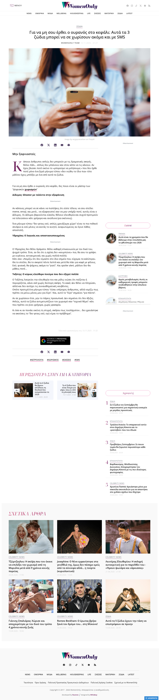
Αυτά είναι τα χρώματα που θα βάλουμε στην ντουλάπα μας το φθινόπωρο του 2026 (133, 240)
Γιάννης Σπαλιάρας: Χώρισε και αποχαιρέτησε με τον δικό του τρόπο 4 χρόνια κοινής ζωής (30, 624)
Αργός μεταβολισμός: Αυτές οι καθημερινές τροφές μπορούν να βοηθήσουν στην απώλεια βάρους (133, 283)
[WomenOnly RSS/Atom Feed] (148, 6)
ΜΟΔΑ (50, 13)
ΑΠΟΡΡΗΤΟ (152, 698)
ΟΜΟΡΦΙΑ (39, 13)
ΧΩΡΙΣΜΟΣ (53, 360)
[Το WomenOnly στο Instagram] (131, 6)
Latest (128, 225)
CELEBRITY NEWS (126, 253)
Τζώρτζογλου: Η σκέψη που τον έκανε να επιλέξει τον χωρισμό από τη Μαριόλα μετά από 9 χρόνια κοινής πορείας (133, 261)
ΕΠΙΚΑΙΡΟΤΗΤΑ (125, 298)
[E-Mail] (62, 145)
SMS (78, 360)
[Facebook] (42, 145)
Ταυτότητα (28, 682)
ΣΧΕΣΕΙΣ (97, 13)
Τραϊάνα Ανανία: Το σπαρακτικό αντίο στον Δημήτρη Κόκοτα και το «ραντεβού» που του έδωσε (128, 427)
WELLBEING (61, 13)
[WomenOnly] (79, 5)
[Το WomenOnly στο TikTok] (135, 6)
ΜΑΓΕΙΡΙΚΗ (109, 13)
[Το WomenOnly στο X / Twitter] (140, 6)
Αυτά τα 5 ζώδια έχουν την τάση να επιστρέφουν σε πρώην (126, 622)
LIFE (88, 13)
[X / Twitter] (48, 145)
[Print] (69, 145)
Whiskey (93, 695)
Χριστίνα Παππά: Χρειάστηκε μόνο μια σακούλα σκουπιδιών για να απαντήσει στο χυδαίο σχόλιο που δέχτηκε (129, 489)
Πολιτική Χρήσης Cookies (102, 682)
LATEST (129, 13)
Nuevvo (75, 695)
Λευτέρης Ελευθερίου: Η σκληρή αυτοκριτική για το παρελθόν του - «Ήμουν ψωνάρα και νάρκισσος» (126, 565)
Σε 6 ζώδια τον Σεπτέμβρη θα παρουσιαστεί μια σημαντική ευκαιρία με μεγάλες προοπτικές (128, 407)
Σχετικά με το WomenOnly (125, 682)
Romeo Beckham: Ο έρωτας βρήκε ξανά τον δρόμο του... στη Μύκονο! (77, 622)
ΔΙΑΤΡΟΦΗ (123, 276)
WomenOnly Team (70, 43)
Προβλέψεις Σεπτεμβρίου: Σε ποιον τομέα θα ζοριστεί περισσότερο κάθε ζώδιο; (127, 447)
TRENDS (122, 234)
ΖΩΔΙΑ (120, 13)
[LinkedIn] (55, 145)
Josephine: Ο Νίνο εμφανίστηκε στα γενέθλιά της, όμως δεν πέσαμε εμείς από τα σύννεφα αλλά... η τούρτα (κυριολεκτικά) (78, 566)
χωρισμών (31, 189)
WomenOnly (79, 656)
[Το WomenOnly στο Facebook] (127, 6)
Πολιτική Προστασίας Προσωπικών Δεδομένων (68, 682)
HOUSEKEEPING (76, 13)
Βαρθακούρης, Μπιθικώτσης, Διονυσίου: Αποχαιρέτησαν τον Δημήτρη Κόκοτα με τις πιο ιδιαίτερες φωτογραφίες (128, 468)
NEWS (29, 13)
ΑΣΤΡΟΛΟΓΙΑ (37, 360)
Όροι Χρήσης (40, 682)
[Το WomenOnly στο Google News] (144, 6)
